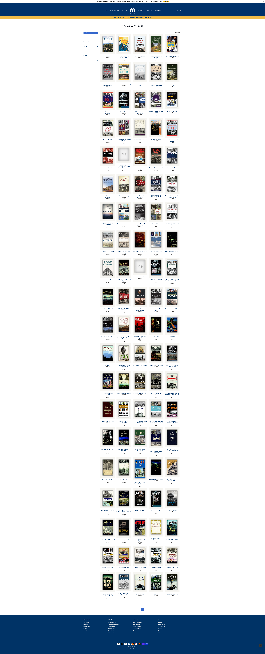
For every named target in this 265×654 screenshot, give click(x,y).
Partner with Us (99, 4)
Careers (110, 637)
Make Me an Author (137, 635)
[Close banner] (263, 1)
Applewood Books (112, 622)
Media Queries (136, 632)
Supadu (136, 648)
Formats (86, 64)
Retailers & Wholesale (137, 622)
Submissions (106, 4)
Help (125, 4)
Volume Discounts (87, 635)
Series (85, 60)
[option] (132, 18)
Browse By (124, 10)
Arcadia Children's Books (113, 624)
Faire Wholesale (136, 624)
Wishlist (85, 628)
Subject (86, 50)
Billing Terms (161, 632)
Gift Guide (86, 624)
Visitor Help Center (137, 628)
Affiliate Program (137, 639)
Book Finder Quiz (87, 637)
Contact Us (135, 630)
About (121, 4)
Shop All (140, 10)
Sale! (106, 10)
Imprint (86, 55)
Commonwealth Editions (113, 635)
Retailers (92, 4)
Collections (86, 630)
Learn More (166, 1)
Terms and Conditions (162, 635)
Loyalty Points (87, 626)
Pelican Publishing (112, 632)
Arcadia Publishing (112, 626)
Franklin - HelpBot (137, 626)
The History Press (112, 630)
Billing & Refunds (161, 624)
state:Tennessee (88, 32)
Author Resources (114, 4)
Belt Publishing (111, 628)
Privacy (159, 630)
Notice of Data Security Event (164, 637)
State (85, 46)
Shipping (160, 622)
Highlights (87, 41)
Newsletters (135, 637)
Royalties (160, 628)
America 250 (148, 10)
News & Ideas (86, 4)
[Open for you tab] (260, 645)
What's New (157, 10)
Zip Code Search (114, 10)
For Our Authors (161, 626)
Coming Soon (86, 632)
